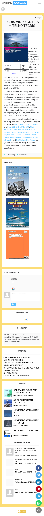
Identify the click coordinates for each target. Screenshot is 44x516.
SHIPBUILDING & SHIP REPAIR (16, 376)
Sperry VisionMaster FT (13, 137)
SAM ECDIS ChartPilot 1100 (18, 127)
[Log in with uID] (13, 282)
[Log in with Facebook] (13, 285)
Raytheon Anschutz (30, 137)
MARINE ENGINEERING (13, 360)
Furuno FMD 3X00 (28, 135)
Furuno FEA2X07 (10, 132)
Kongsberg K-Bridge (26, 132)
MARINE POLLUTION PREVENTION (18, 363)
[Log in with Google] (13, 289)
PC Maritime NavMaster (25, 140)
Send (13, 304)
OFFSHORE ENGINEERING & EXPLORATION (21, 368)
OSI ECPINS (19, 124)
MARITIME (12, 3)
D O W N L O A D (16, 73)
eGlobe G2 (8, 140)
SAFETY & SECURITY (12, 370)
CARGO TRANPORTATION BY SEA (17, 357)
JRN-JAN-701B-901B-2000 (24, 130)
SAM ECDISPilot (31, 124)
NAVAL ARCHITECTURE (13, 365)
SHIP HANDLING (10, 373)
